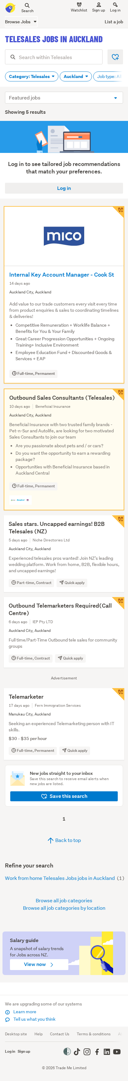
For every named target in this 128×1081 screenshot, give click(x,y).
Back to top (67, 840)
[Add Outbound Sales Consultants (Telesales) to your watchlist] (118, 395)
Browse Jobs (18, 22)
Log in (115, 10)
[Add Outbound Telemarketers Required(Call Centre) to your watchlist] (118, 603)
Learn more (24, 1011)
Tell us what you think (34, 1019)
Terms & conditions (94, 1034)
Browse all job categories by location (64, 907)
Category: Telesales (30, 76)
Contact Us (59, 1034)
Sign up (98, 10)
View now (35, 964)
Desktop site (16, 1034)
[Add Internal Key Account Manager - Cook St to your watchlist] (118, 212)
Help (38, 1034)
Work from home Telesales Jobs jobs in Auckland (60, 878)
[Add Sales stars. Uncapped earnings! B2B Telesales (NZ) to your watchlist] (118, 521)
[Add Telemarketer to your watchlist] (118, 694)
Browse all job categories (64, 900)
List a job (114, 22)
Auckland (74, 76)
